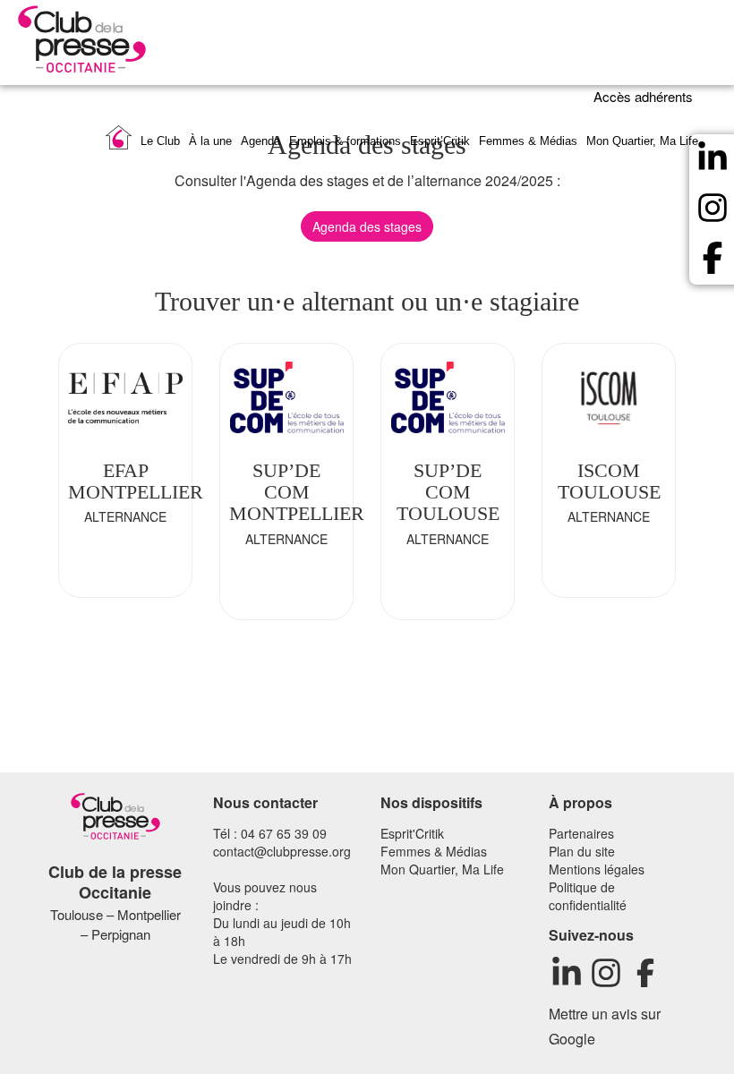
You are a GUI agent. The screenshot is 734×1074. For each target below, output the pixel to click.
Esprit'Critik (412, 833)
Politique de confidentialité (588, 896)
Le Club (160, 141)
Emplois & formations (345, 141)
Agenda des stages (367, 226)
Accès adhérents (644, 96)
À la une (210, 141)
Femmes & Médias (528, 141)
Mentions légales (596, 869)
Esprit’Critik (440, 141)
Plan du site (582, 851)
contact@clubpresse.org (282, 851)
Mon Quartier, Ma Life (642, 141)
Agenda (260, 141)
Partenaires (581, 833)
